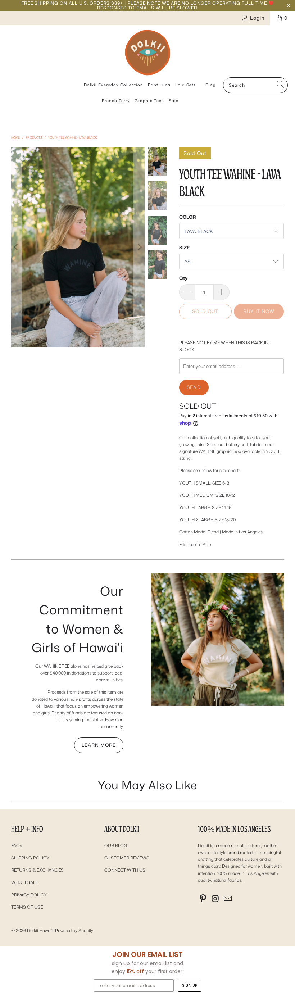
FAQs (16, 846)
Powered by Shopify (74, 930)
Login (257, 17)
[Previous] (16, 247)
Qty (183, 278)
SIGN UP (189, 985)
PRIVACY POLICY (29, 895)
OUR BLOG (115, 846)
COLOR (187, 217)
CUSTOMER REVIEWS (126, 858)
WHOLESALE (24, 882)
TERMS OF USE (27, 907)
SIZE (184, 247)
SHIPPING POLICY (30, 858)
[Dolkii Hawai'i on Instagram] (215, 898)
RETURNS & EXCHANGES (37, 870)
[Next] (139, 247)
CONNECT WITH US (124, 870)
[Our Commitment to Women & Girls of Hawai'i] (217, 639)
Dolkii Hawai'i (40, 930)
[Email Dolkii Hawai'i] (228, 898)
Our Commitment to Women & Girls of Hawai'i (77, 619)
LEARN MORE (99, 745)
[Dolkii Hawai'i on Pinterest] (203, 898)
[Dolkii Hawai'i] (147, 53)
